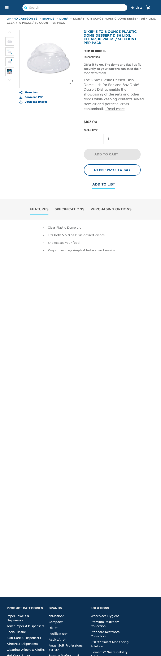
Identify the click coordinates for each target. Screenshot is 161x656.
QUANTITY (91, 130)
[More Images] (9, 32)
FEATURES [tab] (39, 209)
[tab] (39, 210)
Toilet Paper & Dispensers (25, 626)
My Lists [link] (136, 7)
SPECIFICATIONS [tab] (69, 209)
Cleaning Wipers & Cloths (26, 649)
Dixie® (63, 18)
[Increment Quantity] (109, 139)
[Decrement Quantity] (89, 139)
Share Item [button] (31, 92)
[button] (6, 7)
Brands (48, 18)
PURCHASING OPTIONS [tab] (111, 209)
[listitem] (9, 41)
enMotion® (56, 616)
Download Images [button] (35, 101)
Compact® (56, 622)
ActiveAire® (57, 639)
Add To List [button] (103, 184)
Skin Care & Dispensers (24, 638)
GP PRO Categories (22, 18)
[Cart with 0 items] (148, 7)
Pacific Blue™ (58, 633)
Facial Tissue (16, 632)
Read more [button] (115, 109)
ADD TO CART (106, 154)
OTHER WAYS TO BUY (112, 170)
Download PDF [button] (33, 96)
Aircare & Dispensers (22, 643)
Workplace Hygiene (105, 616)
